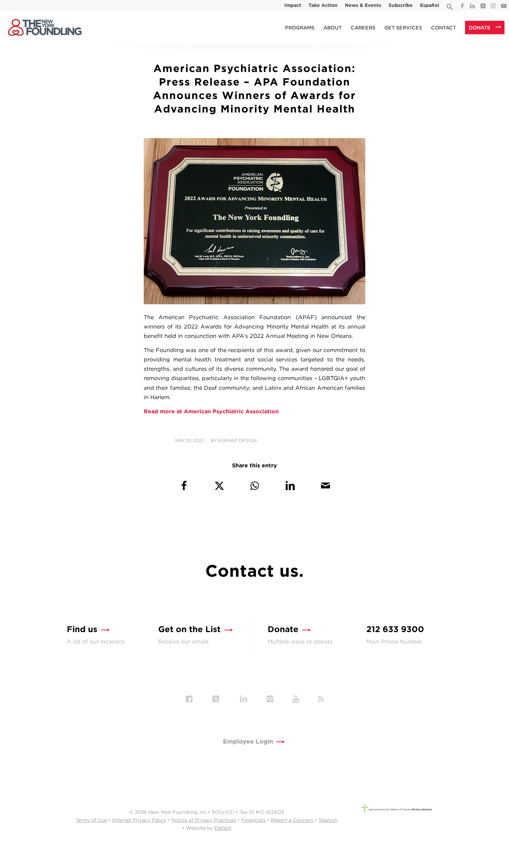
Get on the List (189, 629)
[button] (449, 8)
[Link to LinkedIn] (472, 5)
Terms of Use (91, 820)
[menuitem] (293, 5)
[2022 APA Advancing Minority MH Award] (254, 221)
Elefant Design (237, 440)
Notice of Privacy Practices (203, 820)
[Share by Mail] (325, 485)
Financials (253, 820)
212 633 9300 (395, 629)
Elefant (222, 828)
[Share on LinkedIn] (290, 485)
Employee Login (248, 741)
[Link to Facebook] (462, 5)
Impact (292, 5)
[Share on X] (219, 485)
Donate (283, 629)
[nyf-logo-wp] (44, 27)
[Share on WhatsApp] (254, 485)
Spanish (328, 820)
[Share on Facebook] (184, 485)
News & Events (363, 5)
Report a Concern (293, 820)
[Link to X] (483, 5)
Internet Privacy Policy (139, 820)
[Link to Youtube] (504, 5)
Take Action (323, 5)
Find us (82, 629)
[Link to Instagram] (493, 5)
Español (429, 5)
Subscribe (401, 5)
